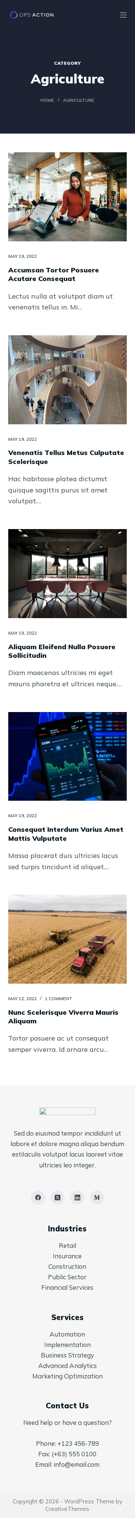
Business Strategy (67, 1355)
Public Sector (67, 1277)
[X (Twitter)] (58, 1198)
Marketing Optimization (67, 1376)
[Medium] (97, 1198)
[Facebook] (38, 1198)
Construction (67, 1266)
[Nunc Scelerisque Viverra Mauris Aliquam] (67, 939)
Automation (67, 1334)
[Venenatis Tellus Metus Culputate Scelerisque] (67, 379)
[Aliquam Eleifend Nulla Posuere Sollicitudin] (67, 573)
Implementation (67, 1345)
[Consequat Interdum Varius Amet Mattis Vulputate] (67, 756)
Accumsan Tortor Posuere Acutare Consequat (53, 274)
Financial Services (67, 1287)
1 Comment (58, 998)
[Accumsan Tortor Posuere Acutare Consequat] (67, 196)
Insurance (67, 1256)
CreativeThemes (67, 1508)
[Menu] (123, 15)
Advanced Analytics (67, 1365)
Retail (67, 1245)
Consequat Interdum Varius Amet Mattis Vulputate (65, 833)
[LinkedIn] (77, 1198)
